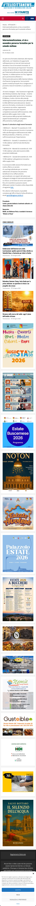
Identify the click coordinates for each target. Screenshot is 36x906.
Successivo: (17, 211)
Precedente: (17, 203)
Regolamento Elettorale (18, 854)
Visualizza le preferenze (18, 899)
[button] (33, 873)
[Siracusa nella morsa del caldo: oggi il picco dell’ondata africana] (18, 301)
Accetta (18, 890)
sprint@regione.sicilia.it (15, 195)
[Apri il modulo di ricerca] (23, 18)
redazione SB (6, 50)
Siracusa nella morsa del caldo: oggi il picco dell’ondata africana (17, 315)
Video (32, 18)
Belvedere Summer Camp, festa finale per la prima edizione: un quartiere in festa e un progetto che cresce (17, 283)
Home (18, 903)
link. (12, 187)
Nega (18, 895)
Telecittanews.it (6, 255)
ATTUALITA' (6, 36)
